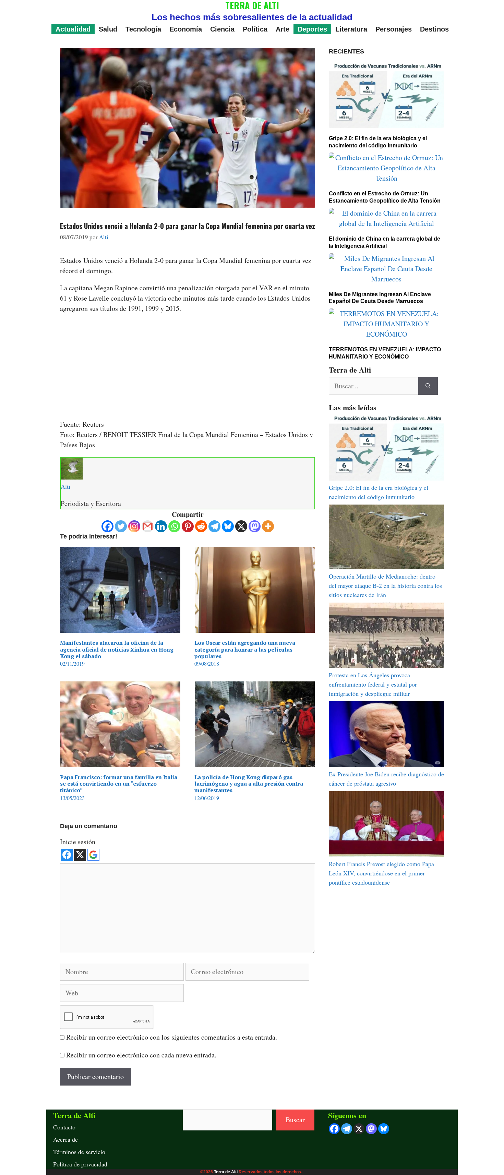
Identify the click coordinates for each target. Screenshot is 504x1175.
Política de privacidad (80, 1164)
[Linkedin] (161, 526)
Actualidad (73, 29)
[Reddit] (201, 526)
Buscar (295, 1119)
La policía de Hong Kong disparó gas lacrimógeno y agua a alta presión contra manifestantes (248, 783)
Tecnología (143, 29)
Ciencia (222, 29)
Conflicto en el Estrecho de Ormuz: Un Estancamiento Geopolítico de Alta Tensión (385, 197)
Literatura (351, 29)
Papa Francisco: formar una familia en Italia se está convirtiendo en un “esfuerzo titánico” (118, 783)
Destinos (434, 29)
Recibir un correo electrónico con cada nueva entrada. (141, 1054)
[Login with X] (80, 855)
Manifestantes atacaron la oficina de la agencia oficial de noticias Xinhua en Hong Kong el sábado (116, 649)
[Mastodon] (255, 526)
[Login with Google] (93, 855)
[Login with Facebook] (67, 855)
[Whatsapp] (174, 526)
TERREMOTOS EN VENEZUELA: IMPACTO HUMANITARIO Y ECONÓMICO (385, 353)
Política (255, 29)
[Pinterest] (188, 526)
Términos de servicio (79, 1152)
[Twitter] (121, 526)
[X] (241, 526)
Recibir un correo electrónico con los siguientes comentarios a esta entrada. (171, 1037)
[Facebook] (107, 526)
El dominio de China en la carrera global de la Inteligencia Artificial (384, 242)
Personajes (393, 29)
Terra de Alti (226, 1172)
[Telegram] (214, 526)
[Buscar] (428, 386)
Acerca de (65, 1139)
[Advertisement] (187, 368)
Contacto (64, 1127)
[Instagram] (134, 526)
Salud (108, 29)
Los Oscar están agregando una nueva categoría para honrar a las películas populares (244, 649)
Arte (282, 29)
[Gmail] (148, 526)
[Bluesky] (228, 526)
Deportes (312, 29)
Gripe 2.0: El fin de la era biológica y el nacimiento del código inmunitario (378, 141)
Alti (65, 486)
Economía (185, 29)
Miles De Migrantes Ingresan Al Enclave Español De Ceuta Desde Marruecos (380, 297)
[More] (268, 526)
